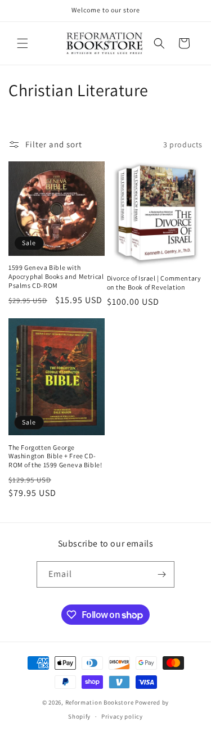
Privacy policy (122, 716)
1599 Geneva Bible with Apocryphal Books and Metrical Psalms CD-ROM (56, 276)
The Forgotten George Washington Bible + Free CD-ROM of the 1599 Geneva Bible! (55, 456)
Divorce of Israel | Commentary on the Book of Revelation (154, 282)
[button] (22, 43)
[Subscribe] (161, 574)
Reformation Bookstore (99, 702)
